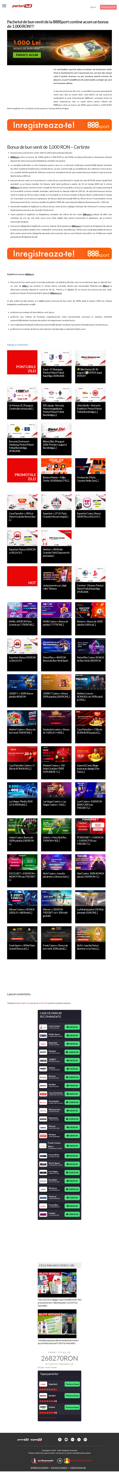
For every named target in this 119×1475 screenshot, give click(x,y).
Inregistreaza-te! (108, 7)
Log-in (93, 7)
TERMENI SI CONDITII (39, 1468)
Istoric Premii (51, 1367)
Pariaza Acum (72, 1384)
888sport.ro (56, 293)
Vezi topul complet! (48, 1417)
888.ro (25, 286)
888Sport (15, 157)
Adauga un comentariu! (17, 344)
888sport (87, 214)
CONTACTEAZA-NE (78, 1468)
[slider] (48, 1389)
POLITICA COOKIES (59, 1468)
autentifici (43, 1003)
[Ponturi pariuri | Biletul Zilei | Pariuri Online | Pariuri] (22, 7)
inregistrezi (25, 1003)
